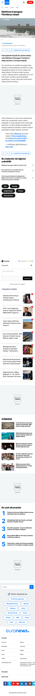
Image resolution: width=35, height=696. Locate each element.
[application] (17, 28)
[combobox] (17, 587)
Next (3, 650)
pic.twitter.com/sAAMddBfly (15, 141)
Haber (6, 7)
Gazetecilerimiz (6, 662)
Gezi (3, 654)
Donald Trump (12, 613)
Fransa (27, 617)
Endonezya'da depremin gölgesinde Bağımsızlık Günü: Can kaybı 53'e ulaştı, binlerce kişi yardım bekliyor (14, 177)
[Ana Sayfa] (2, 7)
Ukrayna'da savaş (12, 603)
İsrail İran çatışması (17, 599)
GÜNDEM (7, 419)
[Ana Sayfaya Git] (7, 2)
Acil (5, 186)
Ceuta (23, 608)
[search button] (31, 587)
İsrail (11, 622)
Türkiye (8, 617)
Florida (20, 191)
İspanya (26, 603)
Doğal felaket (8, 191)
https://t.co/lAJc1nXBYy (18, 138)
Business (4, 646)
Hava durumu (8, 195)
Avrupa (4, 642)
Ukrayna (12, 608)
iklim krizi (22, 622)
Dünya (12, 7)
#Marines (17, 134)
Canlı (30, 2)
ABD (17, 7)
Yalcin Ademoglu (7, 43)
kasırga (14, 186)
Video (3, 658)
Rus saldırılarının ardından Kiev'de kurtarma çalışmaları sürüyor (12, 170)
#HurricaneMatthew (19, 136)
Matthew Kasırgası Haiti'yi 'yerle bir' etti (14, 165)
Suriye (25, 613)
